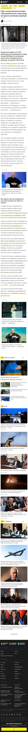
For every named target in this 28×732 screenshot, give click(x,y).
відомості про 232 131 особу (17, 283)
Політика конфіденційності (19, 691)
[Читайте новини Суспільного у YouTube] (12, 715)
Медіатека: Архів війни (7, 655)
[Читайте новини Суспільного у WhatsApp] (20, 715)
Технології (17, 673)
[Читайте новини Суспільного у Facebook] (4, 715)
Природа (3, 676)
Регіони (17, 664)
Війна (2, 651)
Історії (2, 673)
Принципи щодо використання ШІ (5, 691)
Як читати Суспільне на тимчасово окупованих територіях (20, 696)
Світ (2, 671)
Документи (18, 700)
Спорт (16, 676)
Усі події (3, 662)
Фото (16, 653)
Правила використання (18, 688)
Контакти (17, 685)
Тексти (16, 651)
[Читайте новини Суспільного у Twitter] (7, 715)
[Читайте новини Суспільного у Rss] (2, 715)
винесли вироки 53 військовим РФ (15, 261)
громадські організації (15, 291)
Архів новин (4, 685)
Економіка (17, 669)
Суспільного (14, 63)
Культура (3, 678)
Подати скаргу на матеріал (5, 701)
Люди (16, 671)
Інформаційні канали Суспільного (6, 695)
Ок (14, 729)
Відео (2, 653)
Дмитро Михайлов (8, 21)
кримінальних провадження (12, 226)
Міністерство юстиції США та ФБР (11, 272)
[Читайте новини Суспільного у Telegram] (17, 715)
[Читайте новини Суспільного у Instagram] (9, 715)
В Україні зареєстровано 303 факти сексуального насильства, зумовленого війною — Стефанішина (13, 321)
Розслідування (19, 667)
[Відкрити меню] (27, 2)
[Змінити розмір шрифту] (26, 24)
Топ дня (17, 662)
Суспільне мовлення (6, 687)
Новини (17, 678)
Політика (3, 669)
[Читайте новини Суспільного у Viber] (15, 715)
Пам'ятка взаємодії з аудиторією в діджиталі (20, 705)
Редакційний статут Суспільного (6, 704)
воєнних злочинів (8, 60)
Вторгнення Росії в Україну (6, 8)
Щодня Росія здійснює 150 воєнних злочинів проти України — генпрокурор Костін (13, 346)
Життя (15, 8)
